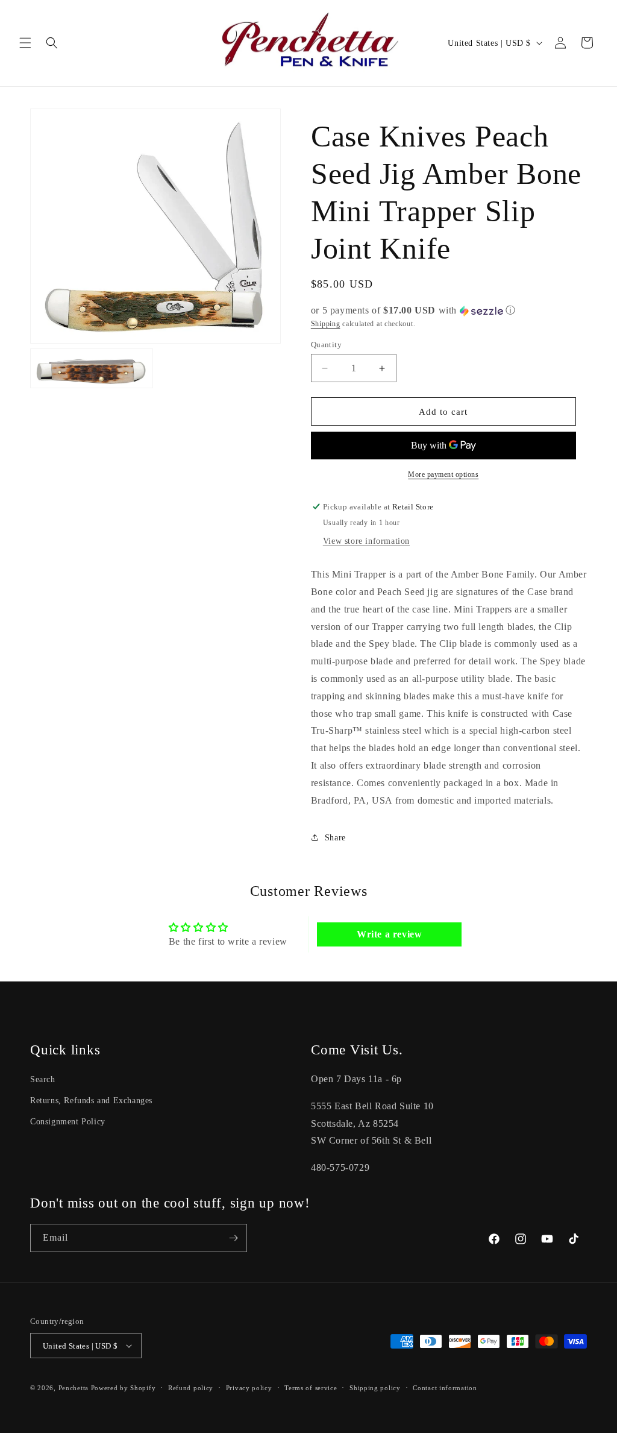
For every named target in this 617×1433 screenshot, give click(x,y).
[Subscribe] (233, 1238)
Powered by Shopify (123, 1387)
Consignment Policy (67, 1121)
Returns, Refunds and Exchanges (91, 1100)
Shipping (325, 324)
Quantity (326, 344)
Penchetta (74, 1387)
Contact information (445, 1387)
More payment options (443, 474)
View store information (366, 541)
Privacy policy (249, 1387)
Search (42, 1079)
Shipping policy (375, 1387)
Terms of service (310, 1387)
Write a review (389, 934)
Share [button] (335, 837)
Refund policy (190, 1387)
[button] (25, 43)
